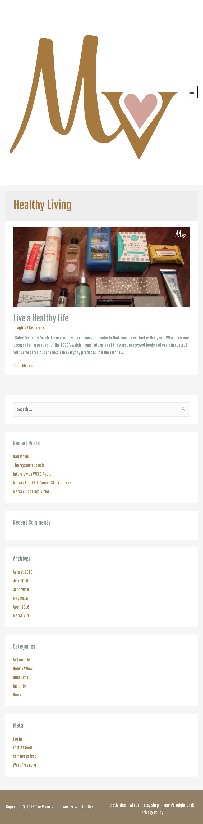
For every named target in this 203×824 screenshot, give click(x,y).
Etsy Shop (151, 805)
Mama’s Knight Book (178, 805)
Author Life (21, 659)
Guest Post (21, 677)
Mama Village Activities (31, 491)
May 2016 (20, 598)
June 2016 (21, 589)
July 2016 (20, 580)
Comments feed (25, 756)
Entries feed (22, 747)
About (134, 805)
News (17, 694)
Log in (17, 739)
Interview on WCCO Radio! (33, 474)
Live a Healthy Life (40, 318)
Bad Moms (21, 456)
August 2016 (23, 572)
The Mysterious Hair (28, 465)
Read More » (23, 365)
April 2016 (21, 607)
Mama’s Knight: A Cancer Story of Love (42, 482)
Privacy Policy (152, 812)
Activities (118, 805)
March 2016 (22, 615)
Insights (19, 327)
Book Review (22, 668)
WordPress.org (24, 765)
